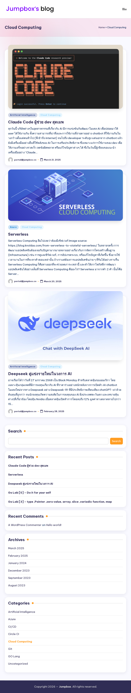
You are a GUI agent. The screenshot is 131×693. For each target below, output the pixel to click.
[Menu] (124, 9)
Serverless (18, 234)
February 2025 (18, 555)
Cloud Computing (50, 115)
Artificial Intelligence (22, 115)
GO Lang (14, 656)
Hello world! (53, 525)
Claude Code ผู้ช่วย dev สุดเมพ (36, 122)
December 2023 (19, 570)
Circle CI (13, 634)
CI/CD (12, 626)
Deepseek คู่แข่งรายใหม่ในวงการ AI (40, 373)
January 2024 (17, 563)
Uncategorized (18, 663)
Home (102, 27)
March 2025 (16, 548)
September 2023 (19, 578)
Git (10, 649)
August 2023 (16, 585)
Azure (13, 227)
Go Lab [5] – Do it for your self (29, 492)
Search (15, 431)
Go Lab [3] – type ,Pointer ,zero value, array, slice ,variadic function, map (60, 501)
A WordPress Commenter (24, 525)
